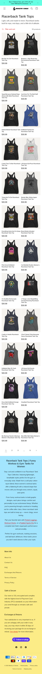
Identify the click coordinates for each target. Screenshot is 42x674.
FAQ (6, 567)
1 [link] (5, 450)
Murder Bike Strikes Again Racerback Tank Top (29, 198)
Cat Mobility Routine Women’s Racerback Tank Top (30, 266)
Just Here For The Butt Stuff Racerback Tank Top (29, 95)
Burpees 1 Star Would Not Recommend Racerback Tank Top (30, 60)
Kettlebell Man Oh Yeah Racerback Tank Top (9, 369)
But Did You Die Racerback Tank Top (10, 59)
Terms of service (17, 669)
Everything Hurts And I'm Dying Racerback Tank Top (11, 232)
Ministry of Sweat (13, 665)
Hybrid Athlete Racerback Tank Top (11, 130)
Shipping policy (28, 669)
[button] (4, 8)
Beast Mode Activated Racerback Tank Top (27, 232)
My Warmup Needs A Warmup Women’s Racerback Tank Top (11, 437)
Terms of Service (10, 577)
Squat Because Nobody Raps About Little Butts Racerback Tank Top (11, 95)
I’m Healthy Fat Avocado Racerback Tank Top (9, 300)
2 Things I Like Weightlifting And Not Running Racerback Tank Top (30, 300)
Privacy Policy (9, 582)
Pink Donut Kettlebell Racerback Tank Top (8, 266)
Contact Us (8, 562)
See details (14, 632)
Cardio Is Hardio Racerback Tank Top (10, 335)
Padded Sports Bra (27, 523)
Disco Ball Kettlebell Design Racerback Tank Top (10, 403)
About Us (7, 557)
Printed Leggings (31, 520)
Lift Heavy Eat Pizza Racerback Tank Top (30, 164)
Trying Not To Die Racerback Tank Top (10, 198)
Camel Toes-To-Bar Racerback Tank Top (11, 164)
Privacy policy (34, 665)
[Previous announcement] (4, 2)
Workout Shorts (10, 523)
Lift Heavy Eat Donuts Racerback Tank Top (27, 369)
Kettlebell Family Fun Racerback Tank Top (27, 130)
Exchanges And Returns (13, 572)
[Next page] (36, 450)
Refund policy (24, 665)
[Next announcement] (37, 2)
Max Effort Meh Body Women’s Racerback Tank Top (30, 437)
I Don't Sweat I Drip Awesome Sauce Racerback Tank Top (30, 335)
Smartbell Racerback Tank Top (30, 402)
